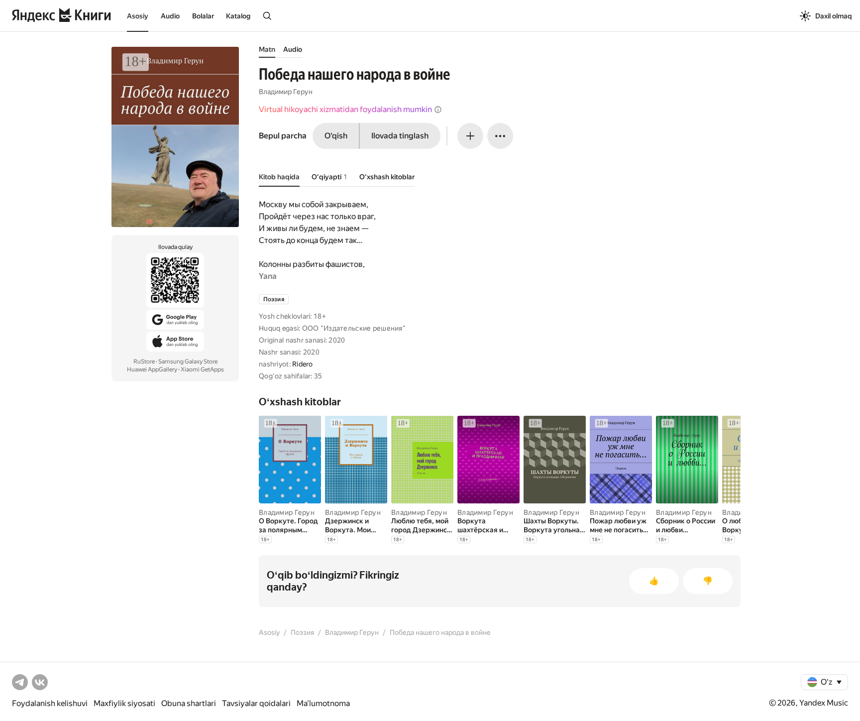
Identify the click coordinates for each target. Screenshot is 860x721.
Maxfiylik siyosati (124, 703)
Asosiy (137, 16)
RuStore (144, 361)
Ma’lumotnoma (323, 703)
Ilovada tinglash (400, 135)
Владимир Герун (286, 92)
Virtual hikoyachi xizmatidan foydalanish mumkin (345, 109)
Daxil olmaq (833, 16)
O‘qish (335, 135)
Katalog (238, 16)
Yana (268, 276)
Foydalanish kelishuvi (50, 703)
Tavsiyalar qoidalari (256, 703)
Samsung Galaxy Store (187, 361)
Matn (267, 49)
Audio (170, 16)
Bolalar (203, 16)
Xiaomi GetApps (202, 369)
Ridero (302, 364)
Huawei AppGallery (152, 369)
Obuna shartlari (188, 703)
